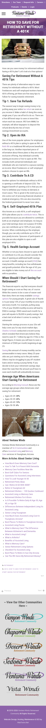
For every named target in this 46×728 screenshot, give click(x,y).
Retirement (8, 565)
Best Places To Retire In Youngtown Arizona (24, 522)
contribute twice (30, 215)
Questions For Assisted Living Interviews (23, 476)
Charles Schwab (9, 331)
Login (32, 7)
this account (36, 270)
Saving (5, 350)
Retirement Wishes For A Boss (18, 497)
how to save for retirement (20, 569)
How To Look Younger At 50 (17, 479)
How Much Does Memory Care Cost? (21, 463)
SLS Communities (20, 448)
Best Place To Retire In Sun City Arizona (22, 553)
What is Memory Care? (15, 544)
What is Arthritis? (12, 537)
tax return (27, 109)
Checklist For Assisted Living (17, 550)
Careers (40, 2)
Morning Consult (21, 385)
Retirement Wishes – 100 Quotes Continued (24, 491)
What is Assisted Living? (15, 534)
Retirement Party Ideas (15, 482)
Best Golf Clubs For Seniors (17, 473)
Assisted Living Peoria (14, 525)
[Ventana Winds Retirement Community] (23, 13)
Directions (6, 2)
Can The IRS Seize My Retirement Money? (23, 556)
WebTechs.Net (23, 722)
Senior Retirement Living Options (19, 547)
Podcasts (15, 7)
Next (40, 590)
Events (24, 7)
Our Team (17, 2)
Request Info (29, 2)
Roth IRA (5, 146)
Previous (7, 591)
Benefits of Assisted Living (16, 540)
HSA (35, 261)
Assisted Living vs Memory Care (19, 494)
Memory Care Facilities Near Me (19, 469)
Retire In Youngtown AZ (15, 488)
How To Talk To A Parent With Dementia (22, 466)
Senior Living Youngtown (15, 513)
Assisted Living (15, 451)
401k (6, 569)
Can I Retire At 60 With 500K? (17, 485)
